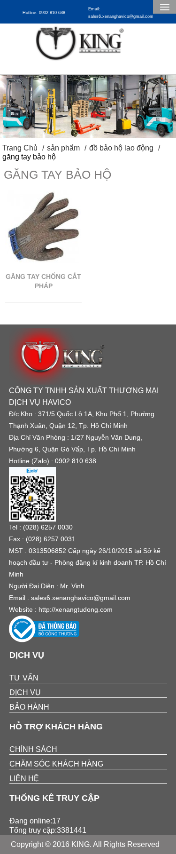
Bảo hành (29, 707)
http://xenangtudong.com (75, 609)
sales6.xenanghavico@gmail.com (80, 597)
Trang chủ (20, 148)
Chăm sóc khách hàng (56, 764)
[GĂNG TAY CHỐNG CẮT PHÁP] (43, 261)
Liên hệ (24, 779)
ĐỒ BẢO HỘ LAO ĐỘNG (121, 148)
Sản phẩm (63, 148)
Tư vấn (23, 678)
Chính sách (33, 749)
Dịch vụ (25, 692)
